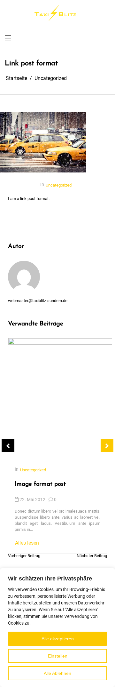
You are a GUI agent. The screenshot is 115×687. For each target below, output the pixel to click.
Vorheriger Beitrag (24, 556)
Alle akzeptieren (58, 638)
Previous (8, 445)
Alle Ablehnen (57, 673)
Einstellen (57, 656)
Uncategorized (59, 185)
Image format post (40, 484)
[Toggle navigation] (8, 38)
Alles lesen (27, 543)
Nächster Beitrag (92, 556)
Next (107, 445)
